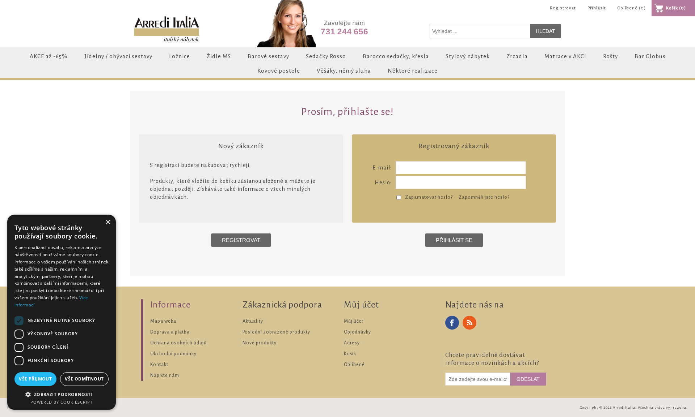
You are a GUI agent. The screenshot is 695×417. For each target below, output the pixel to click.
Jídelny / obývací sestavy (118, 56)
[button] (61, 394)
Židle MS (219, 56)
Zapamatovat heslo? (429, 197)
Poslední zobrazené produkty (276, 332)
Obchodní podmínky (173, 353)
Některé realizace (413, 71)
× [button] (107, 222)
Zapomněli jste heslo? (484, 197)
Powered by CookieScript (61, 402)
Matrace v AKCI (565, 56)
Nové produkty (260, 342)
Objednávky (357, 332)
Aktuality (253, 321)
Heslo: (383, 182)
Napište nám (164, 375)
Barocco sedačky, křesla (396, 56)
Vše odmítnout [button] (84, 379)
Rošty (610, 56)
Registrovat (563, 8)
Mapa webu (163, 321)
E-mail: (382, 168)
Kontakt (159, 364)
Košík (350, 353)
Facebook (452, 323)
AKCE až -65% (49, 56)
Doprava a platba (170, 332)
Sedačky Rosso (326, 56)
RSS (469, 323)
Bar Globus (650, 56)
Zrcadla (517, 56)
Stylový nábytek (468, 56)
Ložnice (179, 56)
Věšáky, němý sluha (344, 71)
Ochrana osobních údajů (178, 342)
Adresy (352, 342)
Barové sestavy (268, 56)
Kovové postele (278, 71)
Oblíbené (354, 364)
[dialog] (61, 312)
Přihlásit (596, 8)
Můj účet (353, 321)
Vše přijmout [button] (35, 379)
